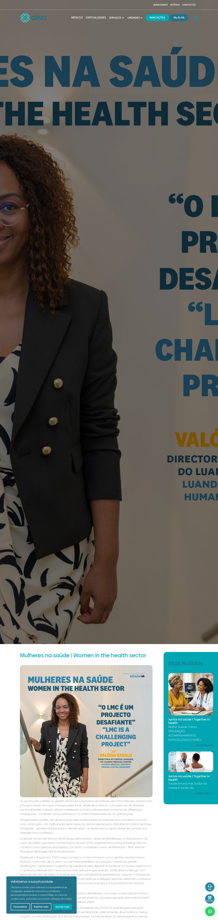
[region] (41, 895)
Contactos (189, 4)
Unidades (134, 18)
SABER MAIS (204, 745)
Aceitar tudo (62, 906)
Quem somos (160, 4)
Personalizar (20, 906)
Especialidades (96, 17)
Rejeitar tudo (41, 906)
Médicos (77, 17)
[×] (210, 911)
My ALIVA (179, 17)
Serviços (115, 18)
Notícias (175, 4)
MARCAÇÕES (157, 17)
